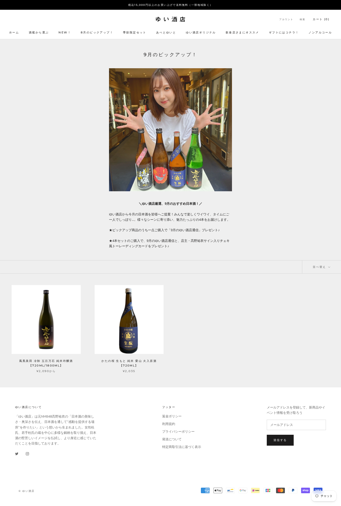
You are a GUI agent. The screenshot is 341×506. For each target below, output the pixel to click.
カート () (321, 19)
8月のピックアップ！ (97, 32)
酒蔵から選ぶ (39, 32)
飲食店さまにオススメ (242, 32)
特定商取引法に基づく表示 (181, 447)
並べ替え (320, 267)
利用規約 (168, 424)
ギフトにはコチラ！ (284, 32)
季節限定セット (134, 32)
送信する (280, 440)
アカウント (286, 19)
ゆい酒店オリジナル (201, 32)
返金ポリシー (172, 416)
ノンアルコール (320, 32)
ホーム (14, 32)
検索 (302, 19)
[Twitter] (16, 453)
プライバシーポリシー (178, 431)
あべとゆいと (166, 32)
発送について (172, 439)
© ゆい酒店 (27, 491)
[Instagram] (27, 453)
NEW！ (64, 32)
